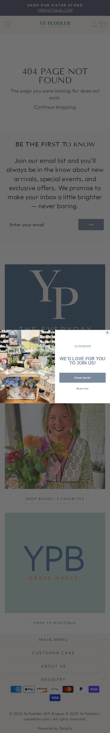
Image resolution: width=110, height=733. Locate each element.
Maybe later (82, 388)
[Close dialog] (107, 332)
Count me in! (82, 377)
